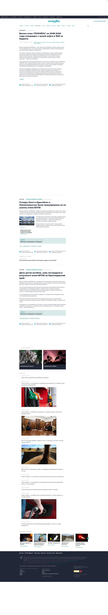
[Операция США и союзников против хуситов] (82, 541)
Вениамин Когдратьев (34, 318)
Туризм (39, 17)
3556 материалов (38, 546)
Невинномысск (26, 246)
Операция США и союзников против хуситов (80, 544)
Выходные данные (77, 575)
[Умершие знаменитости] (54, 541)
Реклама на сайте (51, 553)
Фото (73, 25)
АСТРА (21, 574)
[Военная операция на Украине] (26, 541)
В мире (32, 25)
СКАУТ (21, 572)
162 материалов (65, 546)
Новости (63, 25)
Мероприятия (59, 17)
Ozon (27, 153)
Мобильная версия (5, 17)
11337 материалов (24, 546)
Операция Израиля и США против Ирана (39, 544)
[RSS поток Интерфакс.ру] (48, 576)
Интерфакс (54, 21)
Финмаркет (35, 17)
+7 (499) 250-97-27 (62, 562)
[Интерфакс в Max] (50, 576)
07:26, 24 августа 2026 (47, 199)
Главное (21, 25)
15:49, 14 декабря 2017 (30, 30)
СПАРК (21, 570)
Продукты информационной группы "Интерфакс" (38, 566)
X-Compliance (22, 571)
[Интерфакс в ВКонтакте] (46, 576)
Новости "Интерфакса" (46, 570)
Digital (58, 25)
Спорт (43, 25)
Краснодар (22, 153)
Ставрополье (34, 246)
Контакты (21, 553)
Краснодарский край (24, 318)
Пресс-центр (37, 553)
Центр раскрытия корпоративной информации (50, 573)
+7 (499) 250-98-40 (53, 562)
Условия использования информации (80, 574)
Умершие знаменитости (54, 543)
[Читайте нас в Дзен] (43, 576)
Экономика (38, 25)
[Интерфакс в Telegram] (45, 576)
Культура (48, 25)
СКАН (43, 571)
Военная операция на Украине (34, 95)
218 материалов (79, 547)
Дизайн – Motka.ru (77, 576)
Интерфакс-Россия (28, 17)
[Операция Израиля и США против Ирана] (40, 541)
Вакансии (43, 553)
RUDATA (43, 572)
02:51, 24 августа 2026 (47, 95)
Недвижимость (46, 17)
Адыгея (39, 246)
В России (27, 25)
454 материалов (51, 544)
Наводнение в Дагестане (65, 543)
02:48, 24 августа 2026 (47, 269)
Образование (52, 17)
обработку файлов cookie (72, 560)
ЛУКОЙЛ (22, 79)
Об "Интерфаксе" (13, 17)
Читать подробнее (26, 232)
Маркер (21, 573)
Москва (54, 25)
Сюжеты (69, 25)
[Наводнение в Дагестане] (68, 541)
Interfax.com (20, 17)
